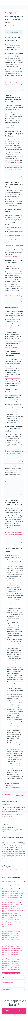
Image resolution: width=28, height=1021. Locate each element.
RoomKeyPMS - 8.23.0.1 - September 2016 (12, 943)
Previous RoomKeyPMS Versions (11, 13)
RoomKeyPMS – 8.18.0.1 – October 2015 (11, 952)
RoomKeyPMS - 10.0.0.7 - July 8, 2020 (10, 919)
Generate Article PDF (8, 986)
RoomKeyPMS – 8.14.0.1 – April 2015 (10, 960)
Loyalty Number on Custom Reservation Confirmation (12, 353)
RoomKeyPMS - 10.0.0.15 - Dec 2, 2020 (11, 906)
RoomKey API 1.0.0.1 (12, 307)
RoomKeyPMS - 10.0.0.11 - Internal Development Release (13, 911)
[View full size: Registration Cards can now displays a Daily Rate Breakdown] (14, 172)
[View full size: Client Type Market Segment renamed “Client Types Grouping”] (14, 538)
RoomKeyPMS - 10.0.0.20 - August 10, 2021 (12, 897)
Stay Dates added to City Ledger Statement (14, 261)
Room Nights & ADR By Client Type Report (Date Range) (14, 184)
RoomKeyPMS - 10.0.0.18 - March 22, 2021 (11, 901)
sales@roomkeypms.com (11, 256)
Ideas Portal (10, 870)
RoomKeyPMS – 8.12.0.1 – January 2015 (11, 963)
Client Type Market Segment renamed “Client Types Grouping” (14, 502)
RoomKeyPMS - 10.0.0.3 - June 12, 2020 (11, 928)
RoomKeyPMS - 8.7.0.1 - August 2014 (14, 19)
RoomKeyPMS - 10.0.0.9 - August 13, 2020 (11, 915)
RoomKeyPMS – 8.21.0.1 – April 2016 (10, 947)
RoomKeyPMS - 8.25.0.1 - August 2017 (11, 939)
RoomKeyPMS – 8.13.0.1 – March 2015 (11, 962)
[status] (14, 32)
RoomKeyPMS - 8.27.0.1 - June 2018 (10, 935)
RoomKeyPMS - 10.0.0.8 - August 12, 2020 (11, 917)
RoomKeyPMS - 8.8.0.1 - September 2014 (11, 971)
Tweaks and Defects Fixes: (13, 550)
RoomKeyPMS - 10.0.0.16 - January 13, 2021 (12, 904)
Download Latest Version (9, 881)
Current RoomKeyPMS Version (10, 885)
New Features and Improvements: (12, 39)
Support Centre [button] (6, 1)
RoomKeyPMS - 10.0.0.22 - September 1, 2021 (12, 893)
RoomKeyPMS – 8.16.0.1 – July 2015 (10, 956)
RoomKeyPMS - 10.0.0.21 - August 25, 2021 (12, 895)
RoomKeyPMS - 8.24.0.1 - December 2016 (11, 941)
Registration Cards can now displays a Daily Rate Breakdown (14, 134)
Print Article (6, 989)
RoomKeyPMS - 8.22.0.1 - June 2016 (10, 945)
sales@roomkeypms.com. (11, 347)
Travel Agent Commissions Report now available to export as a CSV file (13, 98)
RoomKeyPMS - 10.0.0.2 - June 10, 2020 (11, 932)
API (3, 977)
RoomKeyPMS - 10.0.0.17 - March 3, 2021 (11, 903)
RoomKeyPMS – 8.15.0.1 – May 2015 (10, 958)
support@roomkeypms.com (12, 160)
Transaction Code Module (11, 390)
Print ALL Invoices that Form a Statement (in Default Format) (13, 47)
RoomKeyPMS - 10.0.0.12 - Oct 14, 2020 (11, 908)
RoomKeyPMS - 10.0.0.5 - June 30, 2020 (11, 923)
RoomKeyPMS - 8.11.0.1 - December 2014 (11, 965)
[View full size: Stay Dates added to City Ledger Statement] (14, 299)
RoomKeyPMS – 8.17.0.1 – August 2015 (11, 954)
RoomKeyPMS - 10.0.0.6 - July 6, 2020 (10, 921)
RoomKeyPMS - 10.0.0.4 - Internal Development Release (13, 925)
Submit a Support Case (15, 1011)
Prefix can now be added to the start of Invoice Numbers (14, 429)
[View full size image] (14, 488)
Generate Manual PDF (8, 982)
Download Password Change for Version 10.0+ (13, 930)
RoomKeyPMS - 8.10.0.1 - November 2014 (11, 967)
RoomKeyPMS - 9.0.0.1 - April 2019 (10, 933)
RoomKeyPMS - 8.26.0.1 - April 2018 (10, 937)
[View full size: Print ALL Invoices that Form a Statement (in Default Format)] (14, 86)
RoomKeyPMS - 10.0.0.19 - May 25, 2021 (11, 899)
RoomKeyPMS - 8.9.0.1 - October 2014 (11, 969)
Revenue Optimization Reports (13, 210)
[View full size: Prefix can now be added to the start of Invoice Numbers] (14, 456)
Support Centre (8, 11)
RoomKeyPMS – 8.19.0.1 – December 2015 (12, 950)
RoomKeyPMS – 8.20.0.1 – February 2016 (11, 948)
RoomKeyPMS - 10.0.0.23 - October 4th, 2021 (12, 891)
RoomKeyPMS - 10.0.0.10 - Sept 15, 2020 (11, 913)
